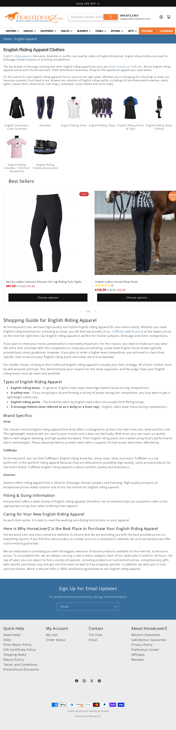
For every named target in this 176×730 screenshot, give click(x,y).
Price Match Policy (17, 645)
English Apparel (26, 39)
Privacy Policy (141, 645)
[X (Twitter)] (92, 681)
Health (65, 30)
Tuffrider (136, 66)
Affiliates (138, 654)
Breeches (45, 125)
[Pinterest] (99, 681)
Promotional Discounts (21, 669)
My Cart (52, 635)
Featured (146, 30)
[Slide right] (95, 311)
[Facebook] (76, 681)
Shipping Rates (14, 654)
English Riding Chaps (102, 125)
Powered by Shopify (99, 711)
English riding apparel (17, 56)
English (28, 30)
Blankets (82, 30)
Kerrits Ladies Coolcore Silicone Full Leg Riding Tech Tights (44, 282)
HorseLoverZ (81, 711)
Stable (99, 30)
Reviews (137, 659)
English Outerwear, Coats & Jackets (17, 127)
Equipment (46, 30)
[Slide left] (80, 311)
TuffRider (118, 331)
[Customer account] (161, 17)
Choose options (48, 297)
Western (11, 30)
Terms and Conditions (20, 664)
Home (7, 39)
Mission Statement (145, 635)
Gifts (131, 30)
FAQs (7, 640)
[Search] (110, 17)
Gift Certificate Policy (19, 650)
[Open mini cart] (169, 17)
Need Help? (12, 635)
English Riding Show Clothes (159, 127)
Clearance (166, 30)
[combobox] (93, 17)
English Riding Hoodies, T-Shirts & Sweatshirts (16, 168)
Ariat (112, 66)
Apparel (115, 30)
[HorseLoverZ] (33, 17)
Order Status (55, 640)
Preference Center (145, 650)
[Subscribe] (115, 607)
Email (93, 640)
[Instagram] (84, 681)
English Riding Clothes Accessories (45, 166)
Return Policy (13, 659)
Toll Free (95, 635)
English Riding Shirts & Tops (131, 127)
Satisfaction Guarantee (148, 640)
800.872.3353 (129, 15)
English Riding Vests (74, 125)
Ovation (121, 66)
